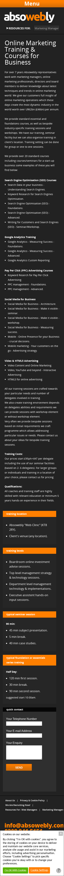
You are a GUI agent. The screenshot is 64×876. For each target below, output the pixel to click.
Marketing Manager (47, 28)
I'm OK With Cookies (15, 870)
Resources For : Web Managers (21, 809)
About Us (10, 800)
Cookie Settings (39, 870)
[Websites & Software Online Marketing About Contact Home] (32, 3)
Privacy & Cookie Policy (32, 800)
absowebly (29, 17)
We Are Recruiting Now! (17, 805)
